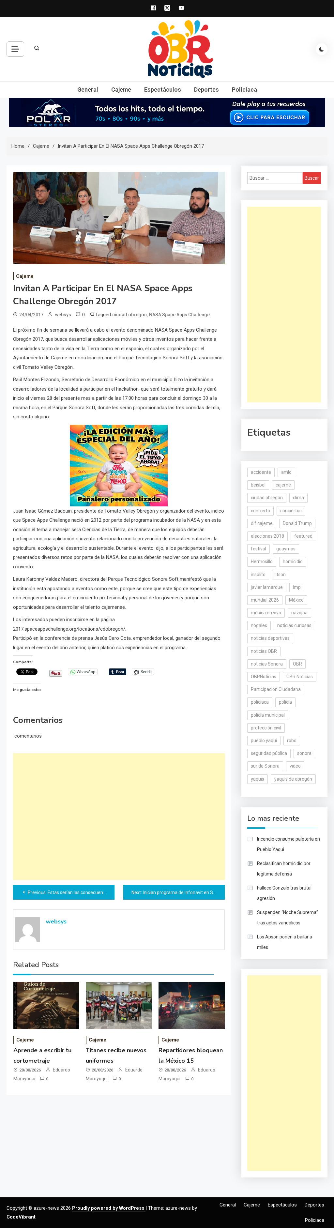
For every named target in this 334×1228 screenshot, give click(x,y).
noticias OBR (264, 651)
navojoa (299, 612)
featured (303, 536)
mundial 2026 (265, 600)
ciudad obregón (129, 314)
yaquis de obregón (293, 779)
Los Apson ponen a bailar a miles (284, 942)
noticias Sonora (267, 663)
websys (63, 314)
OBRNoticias (263, 676)
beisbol (258, 484)
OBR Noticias (299, 676)
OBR (297, 663)
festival (258, 548)
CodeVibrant (21, 1217)
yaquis (257, 779)
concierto (260, 510)
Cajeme (121, 89)
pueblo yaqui (264, 740)
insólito (258, 574)
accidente (261, 472)
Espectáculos (162, 89)
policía (285, 702)
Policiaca (244, 89)
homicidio (293, 561)
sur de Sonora (265, 766)
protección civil (266, 727)
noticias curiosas (294, 625)
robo (291, 740)
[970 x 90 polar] (167, 112)
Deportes (206, 89)
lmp (297, 587)
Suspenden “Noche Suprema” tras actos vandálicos (287, 917)
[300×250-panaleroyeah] (119, 465)
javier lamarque (267, 587)
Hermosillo (262, 561)
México (296, 600)
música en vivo (266, 612)
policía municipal (268, 715)
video (295, 766)
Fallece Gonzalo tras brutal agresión (284, 893)
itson (281, 574)
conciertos (291, 510)
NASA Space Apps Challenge (179, 314)
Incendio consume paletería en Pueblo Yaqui (288, 844)
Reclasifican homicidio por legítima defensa (284, 868)
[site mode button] (321, 49)
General (87, 89)
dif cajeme (262, 523)
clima (298, 497)
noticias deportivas (270, 638)
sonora (304, 753)
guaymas (286, 548)
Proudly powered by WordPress (108, 1208)
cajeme (283, 484)
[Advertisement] (119, 816)
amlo (286, 472)
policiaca (260, 702)
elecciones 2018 (267, 536)
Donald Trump (297, 523)
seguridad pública (269, 753)
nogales (259, 625)
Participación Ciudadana (276, 689)
